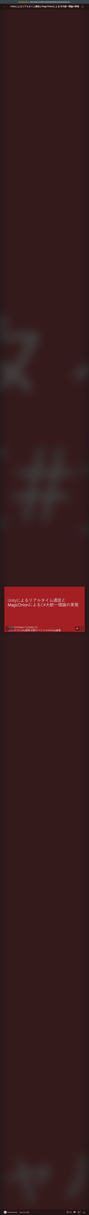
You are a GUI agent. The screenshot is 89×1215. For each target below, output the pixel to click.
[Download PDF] (84, 1212)
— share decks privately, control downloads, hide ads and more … (44, 2)
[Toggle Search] (82, 6)
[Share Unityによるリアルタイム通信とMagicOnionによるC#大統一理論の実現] (74, 1212)
